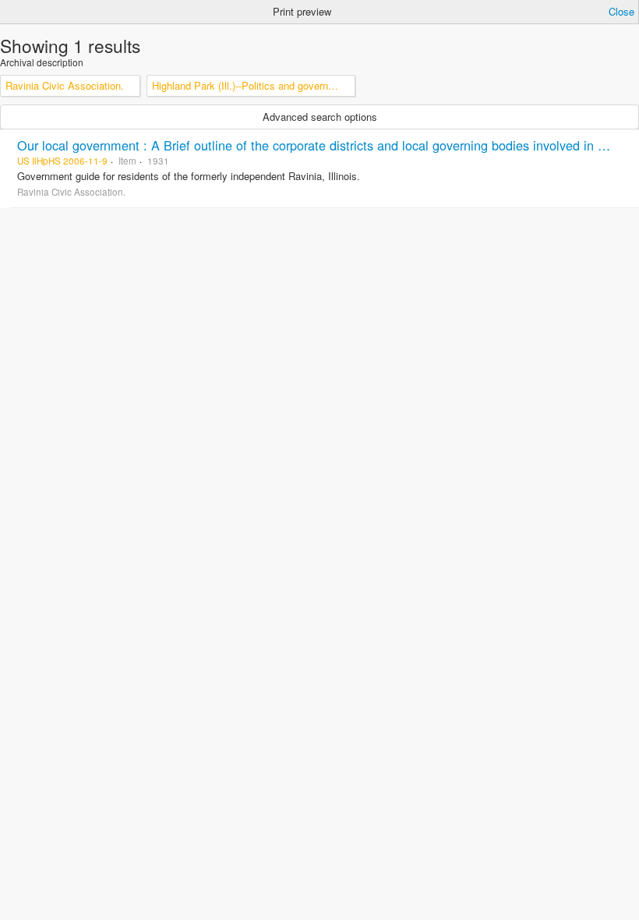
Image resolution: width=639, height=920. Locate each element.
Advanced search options (320, 116)
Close (621, 11)
